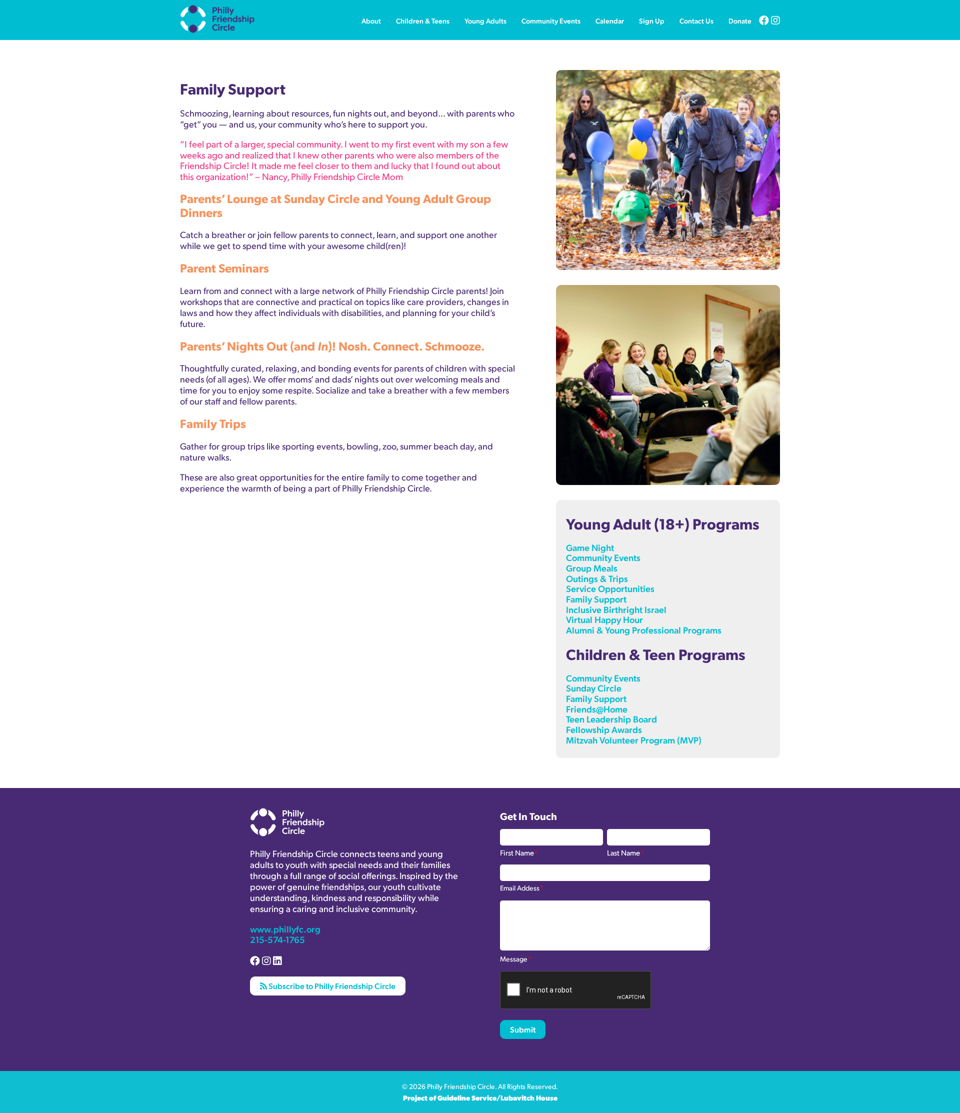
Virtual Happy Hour (604, 619)
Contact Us (697, 20)
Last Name (625, 852)
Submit (523, 1029)
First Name (519, 852)
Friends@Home (597, 708)
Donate (740, 20)
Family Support (596, 598)
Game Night (590, 547)
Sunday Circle (594, 688)
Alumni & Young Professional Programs (644, 630)
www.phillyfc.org (285, 928)
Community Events (551, 20)
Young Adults (485, 20)
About (371, 20)
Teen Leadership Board (611, 718)
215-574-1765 (277, 939)
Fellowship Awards (604, 729)
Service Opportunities (610, 588)
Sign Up (651, 20)
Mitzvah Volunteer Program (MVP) (634, 740)
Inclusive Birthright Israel (616, 609)
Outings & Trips (597, 578)
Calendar (610, 20)
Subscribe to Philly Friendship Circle (331, 985)
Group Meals (592, 568)
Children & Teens (423, 20)
